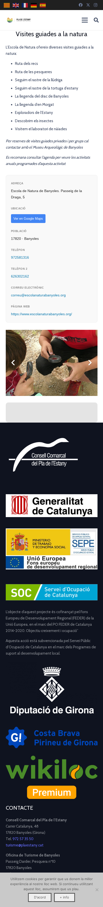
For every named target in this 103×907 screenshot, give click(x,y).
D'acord (40, 897)
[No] (96, 889)
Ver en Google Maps (28, 218)
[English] (16, 5)
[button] (96, 20)
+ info (64, 897)
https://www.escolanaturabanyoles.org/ (41, 314)
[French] (25, 5)
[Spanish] (43, 5)
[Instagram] (95, 5)
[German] (34, 5)
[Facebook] (80, 5)
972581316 (20, 257)
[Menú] (85, 20)
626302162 (20, 276)
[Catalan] (7, 5)
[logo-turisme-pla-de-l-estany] (19, 20)
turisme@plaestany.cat (25, 845)
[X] (88, 5)
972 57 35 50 (23, 839)
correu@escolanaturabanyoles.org (38, 295)
